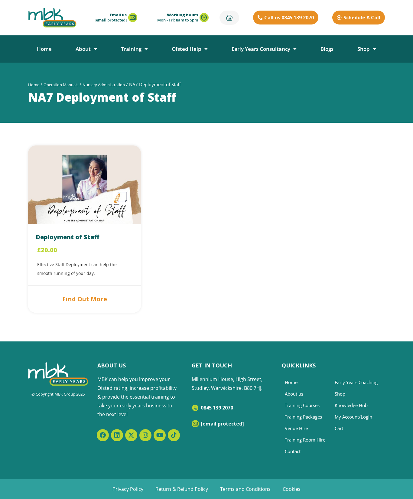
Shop (363, 48)
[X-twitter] (131, 435)
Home (44, 48)
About (83, 48)
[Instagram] (145, 435)
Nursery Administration (104, 84)
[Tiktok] (174, 435)
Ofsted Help (186, 48)
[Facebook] (103, 435)
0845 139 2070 (217, 407)
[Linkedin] (117, 435)
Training (131, 48)
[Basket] (229, 18)
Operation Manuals (61, 84)
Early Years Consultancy (261, 48)
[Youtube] (160, 435)
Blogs (326, 48)
